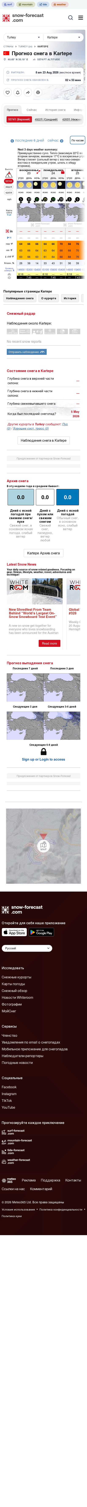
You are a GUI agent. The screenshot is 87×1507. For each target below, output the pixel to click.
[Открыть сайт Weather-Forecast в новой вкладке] (60, 4)
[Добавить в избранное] (7, 92)
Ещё (9, 214)
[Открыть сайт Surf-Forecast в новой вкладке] (8, 4)
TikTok (7, 1100)
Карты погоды (13, 983)
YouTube (8, 1107)
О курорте (48, 298)
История (70, 298)
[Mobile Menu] (80, 17)
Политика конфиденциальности (60, 1209)
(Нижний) (73, 119)
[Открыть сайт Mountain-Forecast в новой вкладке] (25, 4)
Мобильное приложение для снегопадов (35, 1048)
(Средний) (46, 119)
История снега (55, 110)
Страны (8, 46)
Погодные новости (17, 1062)
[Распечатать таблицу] (38, 92)
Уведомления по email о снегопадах (31, 1042)
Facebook (9, 1086)
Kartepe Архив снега (43, 553)
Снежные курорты (16, 977)
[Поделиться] (28, 92)
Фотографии (12, 1004)
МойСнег (9, 1010)
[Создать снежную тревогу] (18, 92)
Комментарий (41, 1188)
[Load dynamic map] (43, 846)
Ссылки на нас (13, 1188)
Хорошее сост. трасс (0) (31, 428)
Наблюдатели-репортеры (22, 1055)
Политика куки (12, 1216)
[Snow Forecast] (22, 17)
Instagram (9, 1093)
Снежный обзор (14, 990)
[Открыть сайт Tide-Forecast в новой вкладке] (43, 4)
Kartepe (43, 46)
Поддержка (50, 1180)
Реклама (29, 1180)
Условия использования (18, 1209)
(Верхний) (19, 119)
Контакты (73, 1180)
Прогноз (12, 110)
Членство (9, 1035)
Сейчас (32, 110)
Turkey (25, 46)
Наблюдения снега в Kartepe (44, 440)
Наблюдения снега (20, 298)
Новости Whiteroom (17, 997)
